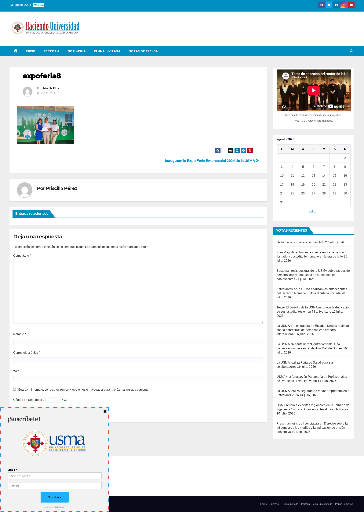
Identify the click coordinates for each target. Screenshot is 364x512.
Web (16, 371)
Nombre (19, 334)
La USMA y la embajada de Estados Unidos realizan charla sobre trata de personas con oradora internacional (313, 330)
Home (263, 504)
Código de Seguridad (27, 399)
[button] (351, 51)
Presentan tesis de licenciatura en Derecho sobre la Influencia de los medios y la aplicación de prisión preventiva (312, 427)
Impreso (274, 504)
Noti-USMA (77, 51)
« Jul (312, 211)
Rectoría (52, 51)
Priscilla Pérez (51, 88)
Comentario (22, 255)
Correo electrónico (26, 352)
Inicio (30, 51)
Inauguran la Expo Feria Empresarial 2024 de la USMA (210, 161)
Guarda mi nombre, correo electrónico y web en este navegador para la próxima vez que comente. (83, 389)
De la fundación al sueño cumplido (301, 242)
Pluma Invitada (107, 51)
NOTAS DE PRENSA (143, 51)
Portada (305, 504)
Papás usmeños (344, 504)
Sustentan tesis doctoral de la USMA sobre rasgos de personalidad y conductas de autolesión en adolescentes (313, 275)
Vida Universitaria (322, 504)
